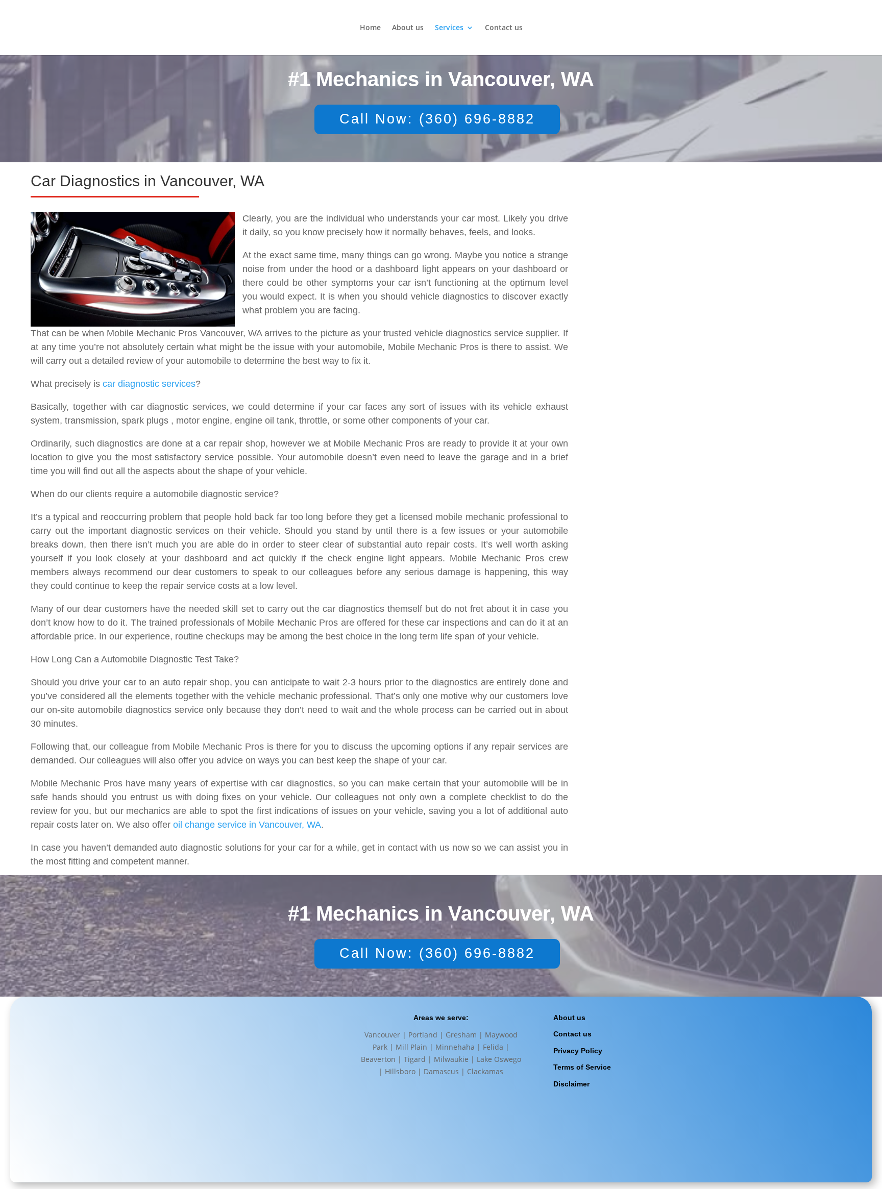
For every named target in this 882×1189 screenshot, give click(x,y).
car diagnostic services (149, 384)
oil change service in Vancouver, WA (247, 825)
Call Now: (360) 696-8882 (437, 119)
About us (408, 28)
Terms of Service (582, 1067)
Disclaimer (571, 1084)
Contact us (504, 28)
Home (370, 28)
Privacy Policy (577, 1051)
